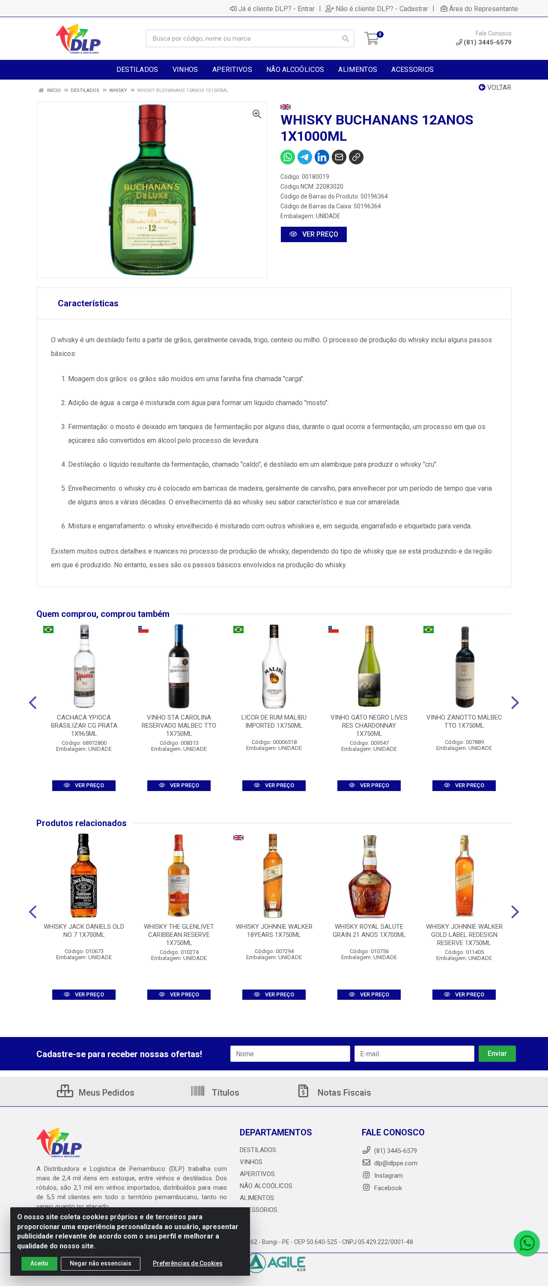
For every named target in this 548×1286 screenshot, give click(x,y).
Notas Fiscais (343, 1092)
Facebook (387, 1188)
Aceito (39, 1263)
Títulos (224, 1092)
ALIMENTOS (257, 1198)
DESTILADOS (258, 1150)
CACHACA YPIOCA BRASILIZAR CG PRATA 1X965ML (84, 726)
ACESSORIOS (258, 1210)
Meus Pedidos (105, 1092)
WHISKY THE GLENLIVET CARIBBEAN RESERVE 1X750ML (179, 935)
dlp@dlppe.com (395, 1163)
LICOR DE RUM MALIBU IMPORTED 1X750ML (274, 721)
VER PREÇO (319, 234)
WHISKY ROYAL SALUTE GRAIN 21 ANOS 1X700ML (369, 931)
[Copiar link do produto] (356, 157)
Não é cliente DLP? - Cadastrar (382, 8)
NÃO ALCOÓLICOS (266, 1186)
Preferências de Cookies (188, 1263)
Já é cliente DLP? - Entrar (276, 8)
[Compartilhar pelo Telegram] (305, 157)
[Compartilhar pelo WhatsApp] (287, 157)
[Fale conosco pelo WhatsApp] (526, 1243)
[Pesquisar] (345, 38)
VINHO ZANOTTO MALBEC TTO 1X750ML (464, 721)
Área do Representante (483, 8)
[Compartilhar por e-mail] (339, 157)
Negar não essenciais (100, 1263)
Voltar (498, 87)
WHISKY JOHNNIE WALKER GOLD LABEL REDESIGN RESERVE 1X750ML (464, 935)
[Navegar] (33, 703)
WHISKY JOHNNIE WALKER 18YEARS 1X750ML (274, 931)
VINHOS (251, 1162)
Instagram (387, 1175)
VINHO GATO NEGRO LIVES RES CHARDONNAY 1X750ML (369, 726)
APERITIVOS (257, 1174)
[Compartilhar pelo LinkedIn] (322, 157)
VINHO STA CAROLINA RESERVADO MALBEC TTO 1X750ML (179, 726)
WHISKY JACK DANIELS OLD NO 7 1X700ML (84, 931)
